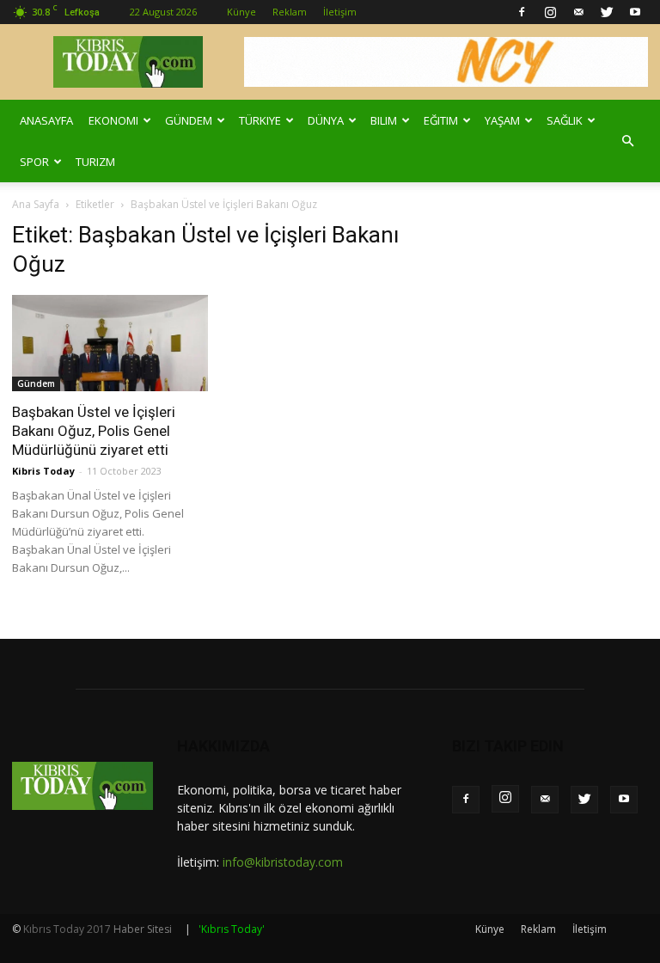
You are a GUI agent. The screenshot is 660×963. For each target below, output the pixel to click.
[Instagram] (550, 12)
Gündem (188, 120)
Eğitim (441, 120)
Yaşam (502, 120)
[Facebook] (522, 12)
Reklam (289, 11)
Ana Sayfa (35, 204)
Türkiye (260, 120)
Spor (34, 161)
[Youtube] (635, 12)
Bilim (383, 120)
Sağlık (565, 120)
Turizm (95, 161)
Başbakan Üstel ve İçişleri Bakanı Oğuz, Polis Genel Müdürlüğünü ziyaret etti (93, 430)
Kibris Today (43, 470)
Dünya (326, 120)
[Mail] (578, 12)
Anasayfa (46, 120)
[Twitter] (607, 12)
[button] (627, 141)
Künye (241, 11)
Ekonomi (113, 120)
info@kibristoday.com (283, 862)
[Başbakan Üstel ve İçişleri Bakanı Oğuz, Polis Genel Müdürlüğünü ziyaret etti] (110, 343)
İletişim (340, 11)
